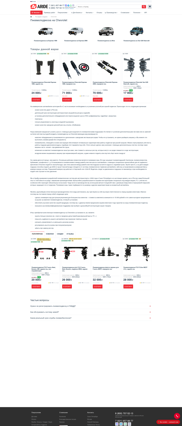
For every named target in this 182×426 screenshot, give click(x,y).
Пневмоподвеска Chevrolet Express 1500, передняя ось (74, 83)
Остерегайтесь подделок (39, 425)
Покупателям (62, 12)
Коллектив (62, 416)
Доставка (34, 416)
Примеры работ (49, 12)
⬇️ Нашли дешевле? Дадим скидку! (48, 1)
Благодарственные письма (67, 419)
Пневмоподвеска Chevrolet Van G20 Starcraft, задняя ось (135, 83)
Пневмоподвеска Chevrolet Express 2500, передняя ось (105, 83)
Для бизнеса (77, 12)
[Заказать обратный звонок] (177, 416)
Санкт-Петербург (92, 416)
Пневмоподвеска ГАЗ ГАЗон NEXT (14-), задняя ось (135, 268)
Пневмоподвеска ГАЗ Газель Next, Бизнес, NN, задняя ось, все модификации (44, 269)
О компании (125, 12)
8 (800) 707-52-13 (56, 7)
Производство (112, 12)
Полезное (136, 12)
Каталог (37, 12)
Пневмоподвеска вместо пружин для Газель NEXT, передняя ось (106, 268)
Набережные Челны (93, 425)
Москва (89, 419)
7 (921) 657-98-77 (56, 5)
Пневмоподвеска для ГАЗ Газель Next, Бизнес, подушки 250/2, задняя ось (74, 269)
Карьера (62, 422)
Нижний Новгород (92, 422)
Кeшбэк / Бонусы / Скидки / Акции (41, 422)
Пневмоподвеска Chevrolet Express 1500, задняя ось (44, 83)
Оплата (33, 419)
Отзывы (99, 12)
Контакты (89, 12)
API (145, 12)
